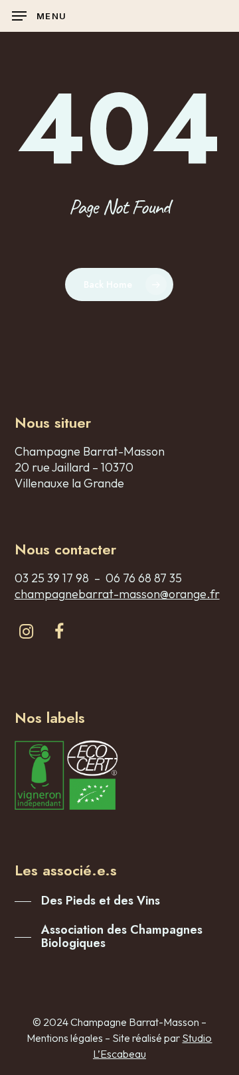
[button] (39, 16)
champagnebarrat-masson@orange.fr (117, 593)
